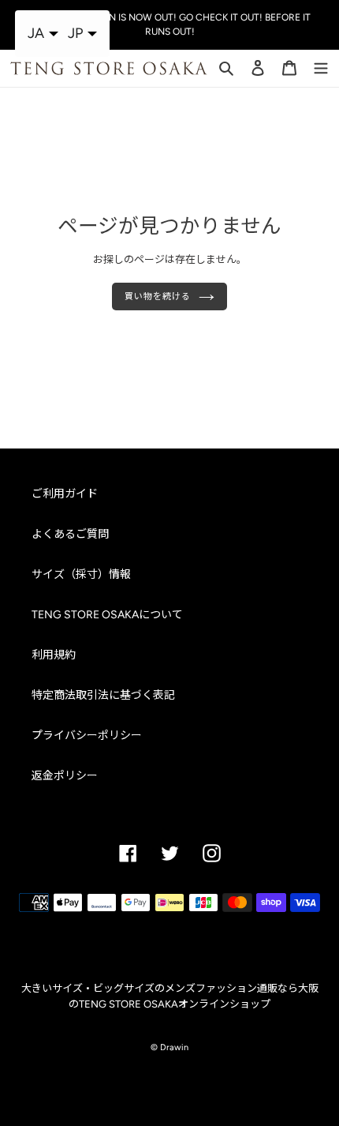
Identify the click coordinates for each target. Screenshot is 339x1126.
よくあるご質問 (70, 534)
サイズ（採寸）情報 (81, 574)
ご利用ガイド (65, 494)
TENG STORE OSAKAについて (107, 614)
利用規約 (54, 655)
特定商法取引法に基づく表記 (103, 695)
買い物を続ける (157, 296)
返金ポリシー (65, 776)
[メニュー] (321, 67)
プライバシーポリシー (87, 735)
